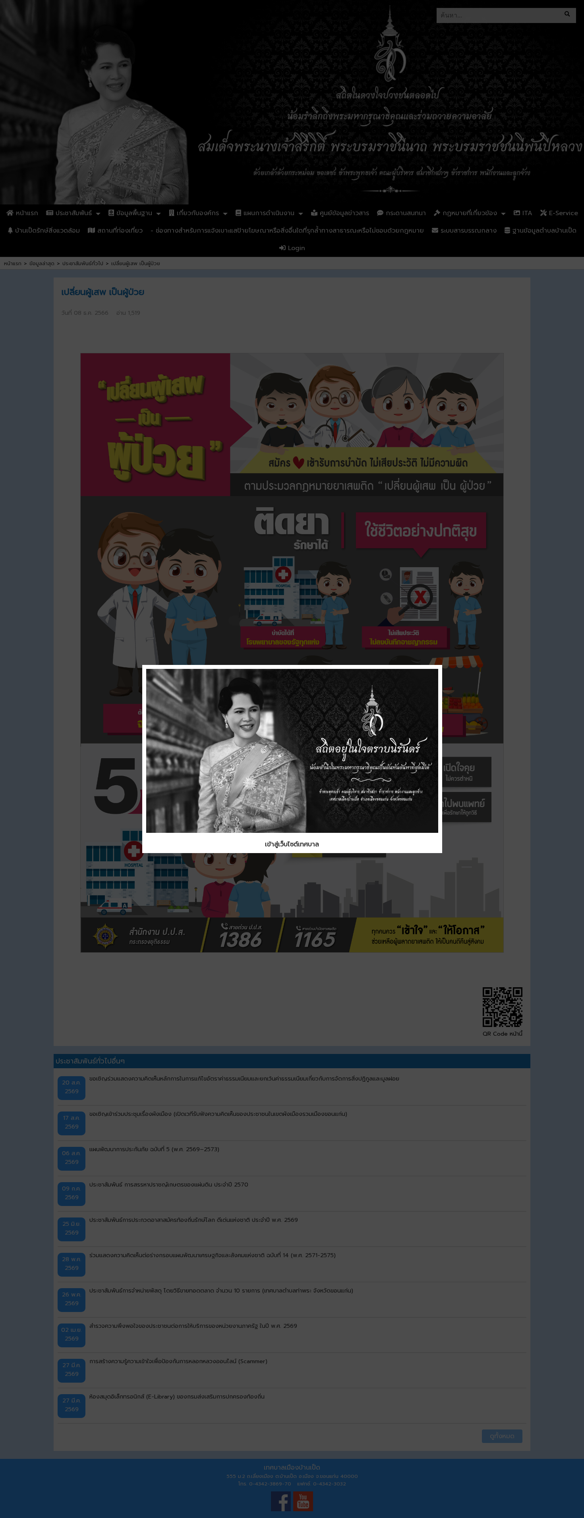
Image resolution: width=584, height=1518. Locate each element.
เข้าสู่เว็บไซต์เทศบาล (292, 844)
